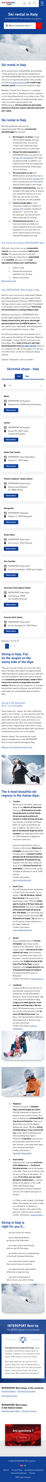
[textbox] (23, 385)
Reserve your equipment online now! (17, 747)
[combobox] (23, 386)
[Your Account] (29, 3)
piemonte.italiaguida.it (22, 1153)
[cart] (35, 3)
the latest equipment (17, 83)
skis (17, 158)
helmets (16, 209)
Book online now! (9, 281)
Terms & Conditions (19, 1473)
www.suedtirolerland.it (22, 930)
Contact (32, 1473)
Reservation (11, 410)
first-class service (28, 346)
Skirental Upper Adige (11, 1411)
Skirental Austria (9, 1391)
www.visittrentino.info (22, 880)
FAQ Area (23, 1438)
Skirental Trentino (29, 1411)
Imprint (6, 1470)
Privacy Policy (16, 1470)
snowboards (28, 158)
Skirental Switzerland (26, 1391)
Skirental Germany (9, 1396)
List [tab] (18, 376)
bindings (36, 179)
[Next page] (14, 646)
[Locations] (24, 3)
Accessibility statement (34, 1470)
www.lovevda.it (37, 1215)
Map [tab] (27, 376)
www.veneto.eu (37, 979)
